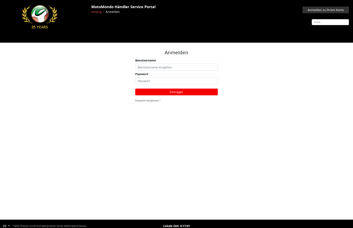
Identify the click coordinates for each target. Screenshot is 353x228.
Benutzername (145, 60)
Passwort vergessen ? (147, 100)
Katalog (96, 12)
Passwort (141, 74)
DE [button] (5, 226)
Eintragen (176, 92)
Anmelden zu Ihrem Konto (326, 10)
